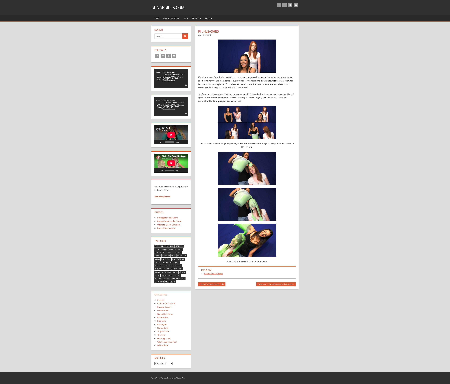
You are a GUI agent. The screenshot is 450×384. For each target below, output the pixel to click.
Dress (173, 256)
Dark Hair (166, 256)
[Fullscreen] (185, 142)
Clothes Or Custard (166, 303)
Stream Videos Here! (213, 273)
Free (207, 18)
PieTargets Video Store (167, 217)
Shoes (177, 262)
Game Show (162, 310)
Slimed (157, 272)
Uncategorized (164, 338)
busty (180, 249)
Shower (158, 269)
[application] (171, 78)
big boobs (164, 246)
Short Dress (159, 266)
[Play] (157, 142)
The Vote (161, 334)
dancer (158, 256)
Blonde (164, 249)
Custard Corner (164, 307)
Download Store (171, 18)
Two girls (166, 279)
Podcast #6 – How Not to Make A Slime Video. (275, 284)
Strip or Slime (163, 331)
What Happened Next (167, 341)
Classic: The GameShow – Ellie (212, 284)
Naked (168, 259)
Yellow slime (170, 282)
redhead (165, 262)
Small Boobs (166, 272)
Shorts (168, 266)
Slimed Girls (162, 328)
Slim (180, 269)
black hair (179, 246)
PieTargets (162, 324)
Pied (173, 259)
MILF (162, 259)
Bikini (172, 246)
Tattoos (177, 275)
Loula (157, 259)
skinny (169, 269)
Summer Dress (166, 275)
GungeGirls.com (168, 7)
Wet (183, 279)
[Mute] (181, 142)
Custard (177, 253)
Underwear (176, 279)
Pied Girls (161, 321)
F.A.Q (186, 18)
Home (156, 18)
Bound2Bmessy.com (166, 228)
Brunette (172, 249)
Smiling (182, 272)
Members (196, 18)
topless (158, 279)
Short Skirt (177, 266)
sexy (171, 262)
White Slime (159, 282)
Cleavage (169, 253)
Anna (157, 246)
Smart (175, 272)
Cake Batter (159, 253)
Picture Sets (162, 317)
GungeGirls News (165, 314)
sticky (157, 275)
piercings (180, 259)
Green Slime (181, 256)
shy (164, 269)
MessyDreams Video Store (169, 221)
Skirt (175, 269)
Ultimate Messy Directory (168, 224)
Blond (157, 249)
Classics (160, 300)
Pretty (157, 262)
